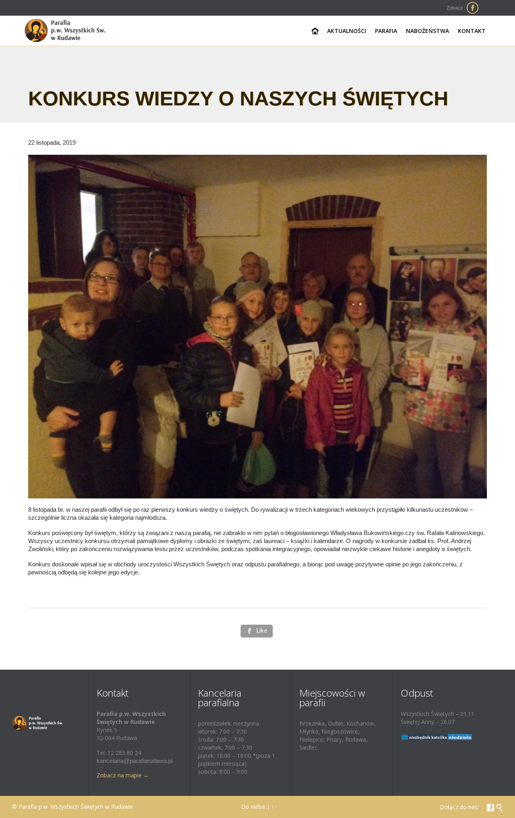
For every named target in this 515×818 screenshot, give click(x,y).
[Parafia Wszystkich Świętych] (65, 31)
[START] (315, 31)
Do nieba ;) (255, 806)
